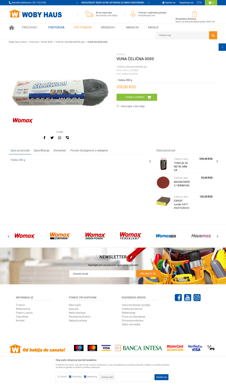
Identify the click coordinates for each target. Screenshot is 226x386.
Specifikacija (41, 150)
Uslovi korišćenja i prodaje (136, 305)
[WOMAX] (22, 120)
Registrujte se (186, 2)
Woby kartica (23, 308)
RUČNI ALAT (47, 42)
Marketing (92, 376)
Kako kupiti (75, 305)
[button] (186, 35)
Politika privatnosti (132, 308)
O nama (20, 305)
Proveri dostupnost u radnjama (89, 150)
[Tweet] (52, 137)
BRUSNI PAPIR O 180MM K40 (182, 184)
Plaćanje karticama (79, 316)
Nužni (63, 376)
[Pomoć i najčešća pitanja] (134, 14)
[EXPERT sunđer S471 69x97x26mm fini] (163, 201)
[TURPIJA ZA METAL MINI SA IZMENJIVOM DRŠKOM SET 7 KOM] (163, 163)
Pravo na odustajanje (133, 316)
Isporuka (73, 308)
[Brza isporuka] (90, 14)
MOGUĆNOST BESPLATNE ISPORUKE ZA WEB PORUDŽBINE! (95, 2)
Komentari (59, 150)
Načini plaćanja (77, 312)
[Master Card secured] (175, 348)
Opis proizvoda (20, 150)
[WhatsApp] (59, 137)
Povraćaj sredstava (132, 320)
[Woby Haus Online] (35, 13)
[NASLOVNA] (11, 27)
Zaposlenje (22, 316)
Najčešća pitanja (78, 320)
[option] (96, 2)
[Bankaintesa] (139, 348)
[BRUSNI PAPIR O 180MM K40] (163, 182)
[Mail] (74, 137)
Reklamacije (128, 312)
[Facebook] (44, 137)
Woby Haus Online (18, 42)
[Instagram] (197, 297)
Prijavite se (148, 273)
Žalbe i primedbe (131, 324)
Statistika (76, 376)
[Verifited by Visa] (195, 348)
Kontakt (20, 320)
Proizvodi (33, 42)
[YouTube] (187, 297)
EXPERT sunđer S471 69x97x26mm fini (181, 206)
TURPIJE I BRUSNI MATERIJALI (70, 42)
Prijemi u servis (24, 312)
